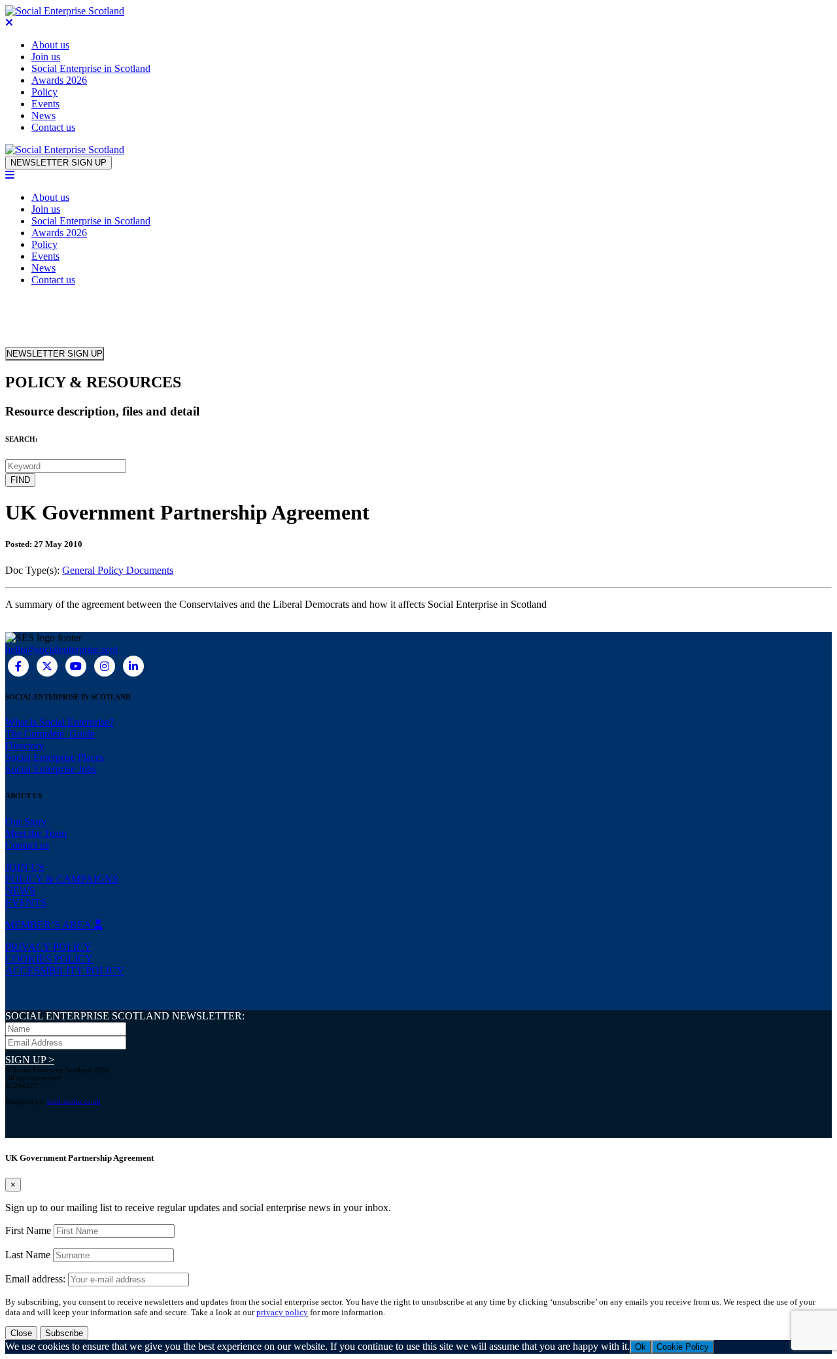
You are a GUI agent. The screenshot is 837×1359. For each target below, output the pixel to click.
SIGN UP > (29, 1059)
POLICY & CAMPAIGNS (61, 879)
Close (21, 1333)
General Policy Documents (117, 570)
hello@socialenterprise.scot (61, 649)
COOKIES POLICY (49, 958)
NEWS (20, 890)
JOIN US (24, 867)
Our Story (25, 821)
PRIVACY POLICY (48, 947)
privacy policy (282, 1312)
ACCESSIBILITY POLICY (64, 970)
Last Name (27, 1254)
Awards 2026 (59, 80)
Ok (640, 1347)
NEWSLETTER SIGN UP (58, 163)
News (43, 115)
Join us (45, 56)
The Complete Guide (50, 733)
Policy (44, 91)
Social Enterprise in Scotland (90, 68)
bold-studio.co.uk (74, 1101)
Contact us (53, 127)
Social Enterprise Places (54, 757)
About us (50, 44)
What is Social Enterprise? (59, 722)
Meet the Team (36, 833)
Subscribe (64, 1333)
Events (45, 103)
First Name (28, 1230)
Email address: (36, 1278)
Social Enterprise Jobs (50, 769)
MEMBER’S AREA (49, 924)
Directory (24, 745)
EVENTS (25, 902)
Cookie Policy (683, 1347)
